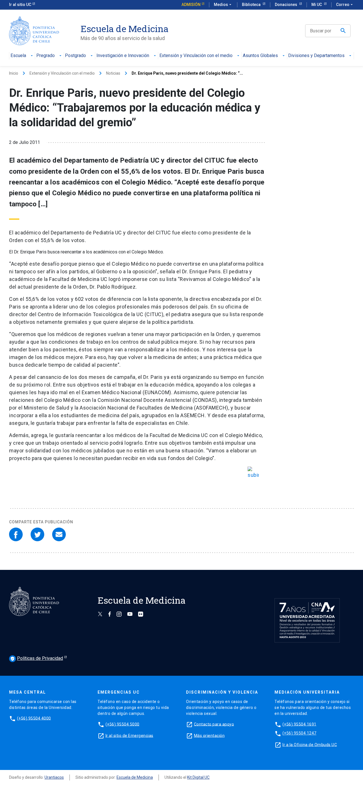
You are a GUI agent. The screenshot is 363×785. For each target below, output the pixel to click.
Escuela (18, 55)
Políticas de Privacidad (36, 658)
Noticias (113, 73)
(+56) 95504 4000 (34, 718)
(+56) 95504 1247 (299, 733)
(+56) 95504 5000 (122, 724)
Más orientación (209, 735)
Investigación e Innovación (122, 55)
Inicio (13, 73)
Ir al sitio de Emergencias (129, 735)
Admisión (191, 4)
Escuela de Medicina (135, 777)
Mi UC (317, 4)
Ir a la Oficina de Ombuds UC (309, 744)
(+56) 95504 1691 (299, 724)
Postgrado (75, 55)
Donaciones (286, 4)
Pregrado (45, 55)
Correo (345, 4)
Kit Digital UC (198, 777)
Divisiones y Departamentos (316, 55)
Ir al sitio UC (20, 4)
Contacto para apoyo (214, 724)
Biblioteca (251, 4)
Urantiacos (54, 777)
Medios (223, 4)
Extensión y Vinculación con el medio (196, 55)
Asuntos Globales (260, 55)
